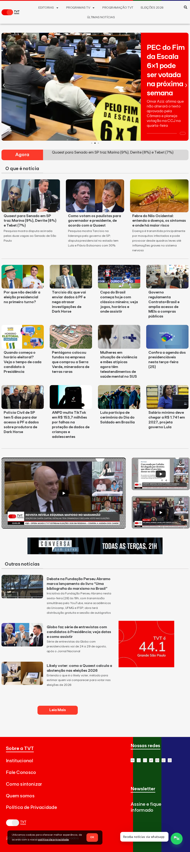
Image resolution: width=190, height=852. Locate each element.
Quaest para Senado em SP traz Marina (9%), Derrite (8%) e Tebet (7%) (30, 220)
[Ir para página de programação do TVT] (146, 666)
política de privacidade (53, 839)
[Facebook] (157, 760)
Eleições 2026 (152, 7)
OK (92, 837)
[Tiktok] (164, 760)
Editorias (46, 7)
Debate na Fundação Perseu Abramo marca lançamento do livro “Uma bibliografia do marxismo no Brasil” (78, 583)
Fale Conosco (21, 772)
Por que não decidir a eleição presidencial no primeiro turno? (22, 297)
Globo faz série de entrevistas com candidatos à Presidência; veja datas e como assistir (79, 632)
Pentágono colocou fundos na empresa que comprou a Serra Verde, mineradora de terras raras (70, 362)
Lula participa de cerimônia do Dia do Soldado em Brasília (117, 417)
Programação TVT (117, 7)
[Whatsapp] (139, 760)
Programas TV (78, 7)
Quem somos (20, 796)
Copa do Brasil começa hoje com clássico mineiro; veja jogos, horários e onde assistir (119, 302)
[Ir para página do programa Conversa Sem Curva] (95, 553)
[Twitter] (151, 760)
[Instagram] (145, 760)
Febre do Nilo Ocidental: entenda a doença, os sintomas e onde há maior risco (159, 220)
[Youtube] (133, 760)
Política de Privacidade (31, 807)
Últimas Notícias (101, 17)
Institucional (19, 761)
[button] (186, 7)
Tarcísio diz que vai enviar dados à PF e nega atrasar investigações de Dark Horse (69, 302)
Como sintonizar (24, 784)
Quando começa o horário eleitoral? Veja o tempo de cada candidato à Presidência (22, 362)
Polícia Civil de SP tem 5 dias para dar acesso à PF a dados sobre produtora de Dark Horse (21, 422)
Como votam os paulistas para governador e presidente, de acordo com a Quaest (94, 220)
